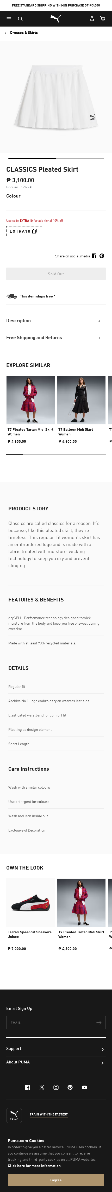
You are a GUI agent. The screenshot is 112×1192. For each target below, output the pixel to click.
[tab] (32, 158)
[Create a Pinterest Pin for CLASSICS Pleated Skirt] (102, 256)
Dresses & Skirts (24, 32)
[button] (10, 19)
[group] (30, 407)
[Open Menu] (10, 19)
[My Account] (92, 19)
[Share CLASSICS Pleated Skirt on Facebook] (94, 256)
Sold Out (56, 273)
